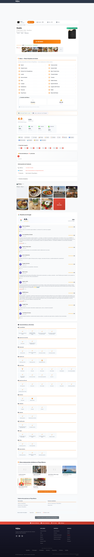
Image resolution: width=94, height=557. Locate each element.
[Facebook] (16, 536)
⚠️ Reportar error (38, 512)
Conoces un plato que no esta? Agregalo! (40, 113)
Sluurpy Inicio (50, 505)
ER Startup (61, 550)
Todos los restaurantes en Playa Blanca (54, 503)
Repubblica (28, 550)
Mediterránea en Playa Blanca (23, 505)
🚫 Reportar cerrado (46, 512)
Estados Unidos (43, 541)
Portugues (69, 541)
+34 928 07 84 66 (29, 167)
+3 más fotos (59, 204)
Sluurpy (41, 543)
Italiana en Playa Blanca (22, 503)
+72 (60, 49)
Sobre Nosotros (56, 530)
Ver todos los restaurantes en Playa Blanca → (47, 491)
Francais (68, 537)
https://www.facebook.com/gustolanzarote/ (35, 170)
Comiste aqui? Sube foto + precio (25, 113)
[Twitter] (22, 536)
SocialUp (66, 550)
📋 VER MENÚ (39, 41)
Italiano (68, 530)
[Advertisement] (47, 11)
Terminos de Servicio (57, 537)
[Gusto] (19, 49)
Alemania (41, 539)
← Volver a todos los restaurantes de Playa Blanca (47, 517)
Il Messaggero (34, 550)
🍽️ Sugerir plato (31, 512)
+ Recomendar (35, 45)
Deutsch (68, 539)
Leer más (21, 243)
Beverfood (48, 550)
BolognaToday (54, 550)
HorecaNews (41, 550)
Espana (41, 537)
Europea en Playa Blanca (22, 506)
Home (17, 24)
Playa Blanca (21, 24)
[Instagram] (19, 536)
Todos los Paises (43, 530)
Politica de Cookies (57, 539)
